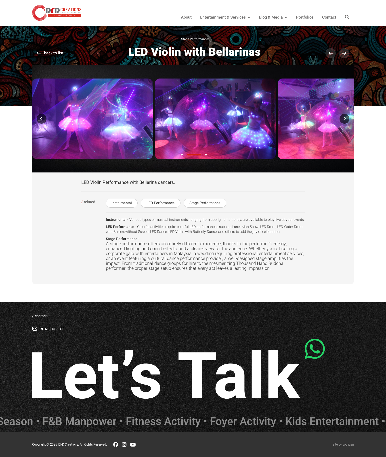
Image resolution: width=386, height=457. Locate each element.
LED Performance (161, 203)
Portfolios (305, 17)
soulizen (348, 444)
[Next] (344, 119)
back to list (53, 53)
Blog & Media (271, 17)
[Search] (347, 17)
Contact (329, 17)
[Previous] (41, 119)
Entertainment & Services (223, 17)
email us (48, 328)
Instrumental (122, 203)
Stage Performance (204, 203)
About (186, 17)
